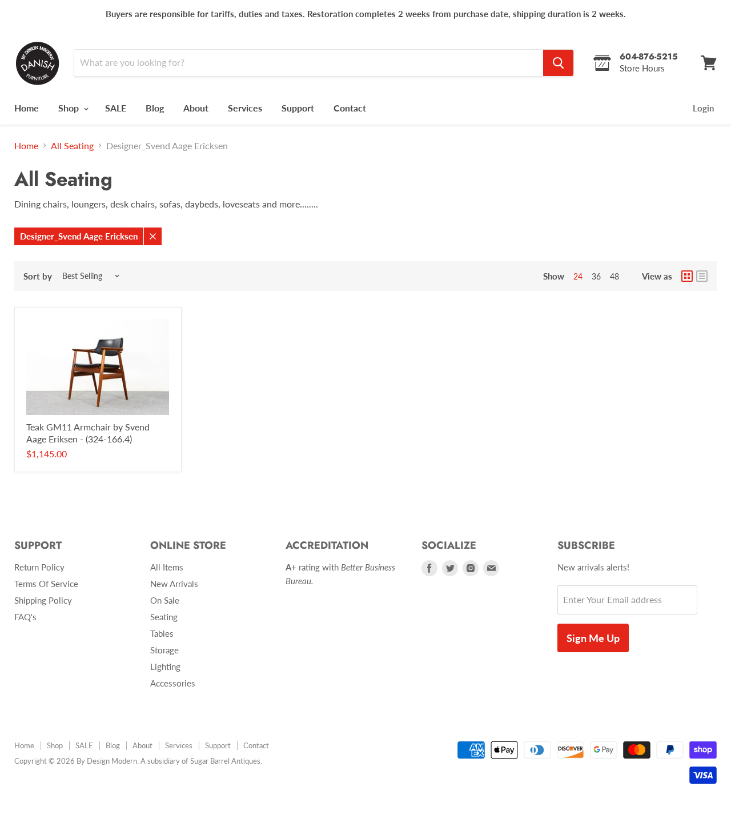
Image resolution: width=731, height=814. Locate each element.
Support (298, 107)
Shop (69, 107)
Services (245, 107)
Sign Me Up (593, 638)
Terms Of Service (46, 583)
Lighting (165, 666)
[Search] (558, 63)
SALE (115, 107)
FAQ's (25, 617)
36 (596, 276)
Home (26, 107)
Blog (155, 107)
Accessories (172, 683)
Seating (164, 617)
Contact (350, 107)
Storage (164, 650)
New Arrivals (174, 583)
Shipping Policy (43, 600)
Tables (162, 633)
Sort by (37, 276)
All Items (166, 567)
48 (614, 276)
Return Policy (39, 567)
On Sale (164, 600)
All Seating (72, 146)
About (195, 107)
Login (703, 108)
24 (578, 276)
